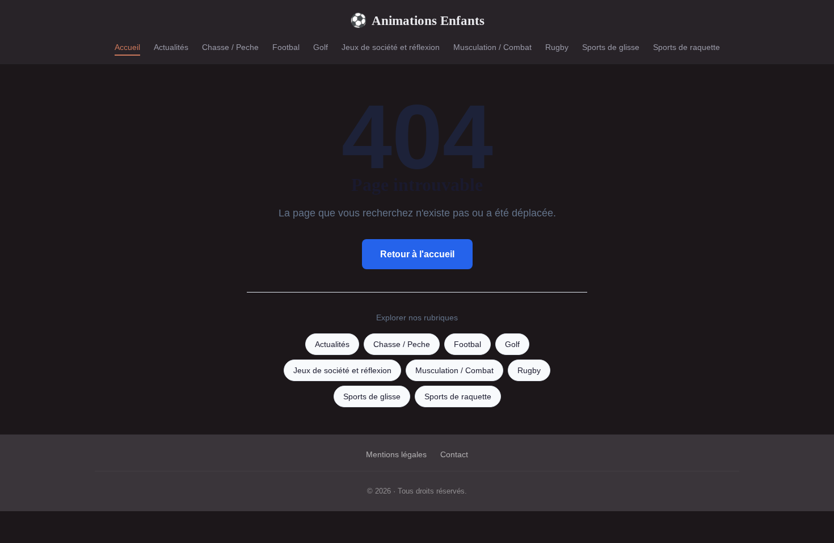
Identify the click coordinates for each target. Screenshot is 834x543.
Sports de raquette (686, 47)
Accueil (127, 47)
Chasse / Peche (230, 47)
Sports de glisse (610, 47)
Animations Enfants (417, 20)
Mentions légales (396, 454)
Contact (454, 454)
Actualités (171, 47)
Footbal (286, 47)
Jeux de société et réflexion (391, 47)
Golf (320, 47)
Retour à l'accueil (417, 254)
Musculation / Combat (492, 47)
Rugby (556, 47)
